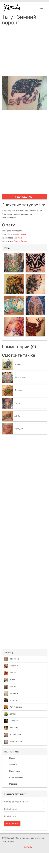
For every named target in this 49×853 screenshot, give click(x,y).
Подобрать (12, 823)
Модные (13, 784)
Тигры (17, 403)
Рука (19, 238)
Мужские (14, 721)
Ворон (24, 241)
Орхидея (18, 429)
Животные (14, 659)
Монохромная (19, 234)
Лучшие (13, 764)
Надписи (14, 693)
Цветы (13, 686)
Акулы (17, 416)
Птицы (17, 241)
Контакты (28, 847)
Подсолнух (19, 390)
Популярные (15, 771)
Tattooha (11, 7)
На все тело (20, 377)
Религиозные (16, 707)
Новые (12, 758)
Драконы (18, 364)
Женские (14, 727)
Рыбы (12, 679)
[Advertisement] (24, 51)
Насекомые (15, 666)
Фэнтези (13, 700)
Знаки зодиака (16, 741)
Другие (13, 714)
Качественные (16, 777)
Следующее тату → (24, 197)
